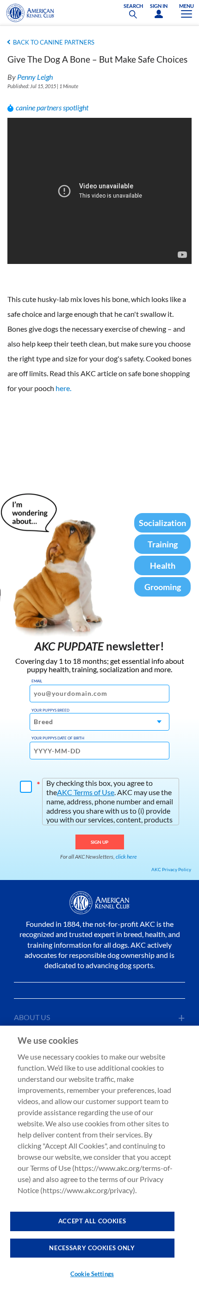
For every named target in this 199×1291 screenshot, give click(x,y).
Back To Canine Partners (53, 42)
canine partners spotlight (52, 107)
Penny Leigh (35, 76)
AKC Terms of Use (85, 792)
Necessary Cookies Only (92, 1248)
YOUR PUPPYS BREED (50, 710)
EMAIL (36, 681)
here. (63, 388)
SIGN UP (100, 842)
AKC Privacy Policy (171, 869)
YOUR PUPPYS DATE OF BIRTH (57, 738)
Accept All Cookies (92, 1221)
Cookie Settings (92, 1274)
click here (126, 856)
